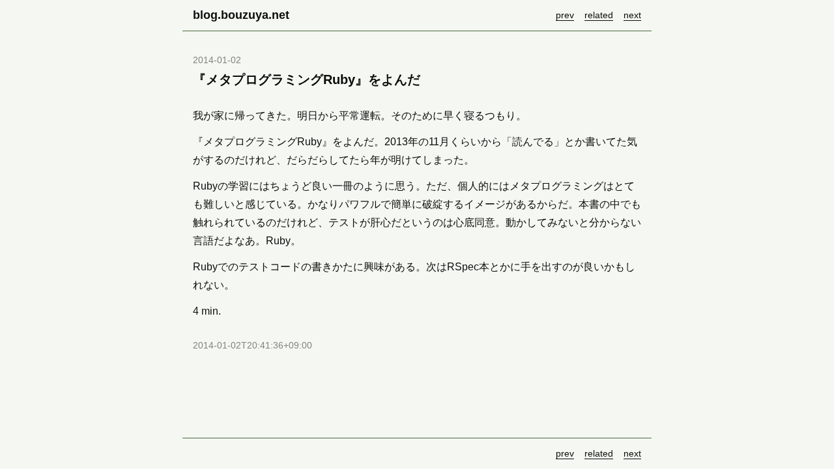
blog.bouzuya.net (241, 14)
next (632, 15)
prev (565, 15)
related (598, 15)
